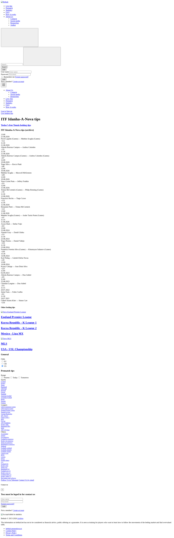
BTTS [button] (2, 455)
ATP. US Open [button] (5, 430)
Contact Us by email (26, 480)
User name (5, 72)
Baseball (3, 390)
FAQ (7, 12)
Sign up (9, 111)
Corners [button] (3, 457)
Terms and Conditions (14, 535)
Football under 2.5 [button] (6, 474)
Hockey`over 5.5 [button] (5, 473)
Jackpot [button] (3, 435)
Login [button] (4, 69)
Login (4, 79)
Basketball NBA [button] (5, 426)
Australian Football (6, 397)
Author (13, 25)
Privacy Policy (11, 533)
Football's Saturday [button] (6, 450)
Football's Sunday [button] (6, 451)
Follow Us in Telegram (9, 480)
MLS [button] (2, 419)
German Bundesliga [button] (6, 414)
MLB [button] (2, 428)
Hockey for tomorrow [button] (7, 441)
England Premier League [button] (8, 410)
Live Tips (9, 99)
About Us (9, 17)
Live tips (9, 6)
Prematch (9, 8)
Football (3, 382)
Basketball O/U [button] (5, 469)
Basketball (4, 387)
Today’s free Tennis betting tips (16, 125)
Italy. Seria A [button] (4, 416)
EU (5, 361)
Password (4, 74)
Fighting (3, 403)
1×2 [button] (2, 462)
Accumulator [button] (4, 434)
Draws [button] (3, 458)
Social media (15, 21)
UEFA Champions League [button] (8, 407)
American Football (6, 396)
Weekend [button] (3, 446)
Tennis (3, 385)
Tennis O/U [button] (4, 467)
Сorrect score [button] (4, 453)
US (5, 366)
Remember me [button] (9, 77)
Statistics (9, 10)
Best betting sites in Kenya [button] (8, 478)
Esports (3, 392)
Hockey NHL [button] (5, 424)
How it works (11, 14)
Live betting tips (7, 113)
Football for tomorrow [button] (7, 439)
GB (5, 364)
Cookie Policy (11, 531)
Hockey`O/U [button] (4, 466)
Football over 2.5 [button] (6, 471)
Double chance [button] (5, 460)
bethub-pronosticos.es (14, 529)
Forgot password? (22, 77)
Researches (14, 23)
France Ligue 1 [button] (5, 417)
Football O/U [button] (4, 464)
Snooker (3, 401)
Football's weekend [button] (6, 448)
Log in (3, 111)
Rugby (3, 399)
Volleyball (4, 389)
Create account (18, 82)
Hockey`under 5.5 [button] (6, 476)
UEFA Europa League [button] (7, 408)
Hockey (3, 383)
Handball (3, 394)
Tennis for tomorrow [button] (7, 443)
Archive (20, 518)
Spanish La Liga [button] (5, 412)
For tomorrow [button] (5, 437)
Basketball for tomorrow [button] (8, 444)
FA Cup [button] (3, 421)
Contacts (13, 19)
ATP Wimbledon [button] (5, 423)
